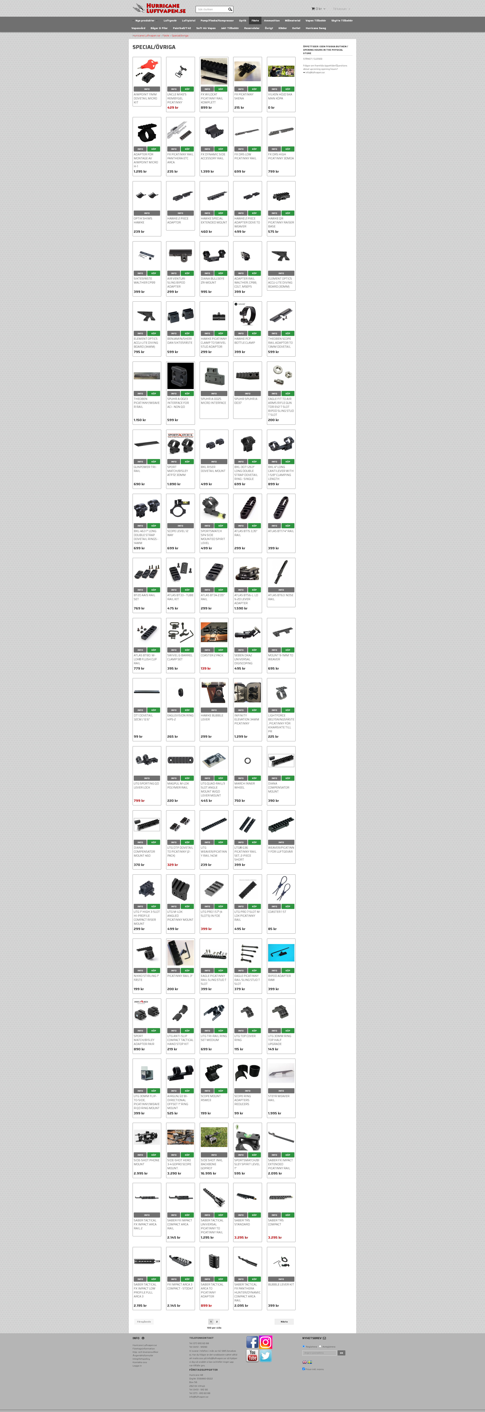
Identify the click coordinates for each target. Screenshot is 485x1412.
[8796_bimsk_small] (214, 508)
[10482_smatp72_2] (180, 444)
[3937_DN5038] (281, 632)
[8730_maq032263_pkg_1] (214, 760)
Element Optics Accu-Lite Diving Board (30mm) (280, 282)
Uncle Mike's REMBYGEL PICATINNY (176, 98)
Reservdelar (252, 28)
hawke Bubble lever (212, 717)
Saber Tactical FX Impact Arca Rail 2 (145, 1224)
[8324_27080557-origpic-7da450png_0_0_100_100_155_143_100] (147, 131)
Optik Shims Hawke (143, 220)
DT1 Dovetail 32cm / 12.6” (143, 717)
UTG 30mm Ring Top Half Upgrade (279, 1040)
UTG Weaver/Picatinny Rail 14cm (214, 851)
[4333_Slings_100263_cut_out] (180, 632)
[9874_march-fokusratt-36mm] (247, 760)
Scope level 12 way (177, 533)
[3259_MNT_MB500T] (214, 824)
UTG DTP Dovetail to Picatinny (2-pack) (180, 851)
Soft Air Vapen (206, 28)
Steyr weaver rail (278, 1098)
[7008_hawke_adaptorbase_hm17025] (247, 195)
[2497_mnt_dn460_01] (147, 824)
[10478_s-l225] (147, 1013)
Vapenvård (138, 28)
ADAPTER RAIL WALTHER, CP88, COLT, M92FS (245, 282)
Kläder (282, 28)
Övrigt (269, 28)
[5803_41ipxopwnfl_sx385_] (180, 508)
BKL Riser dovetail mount (213, 469)
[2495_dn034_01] (281, 760)
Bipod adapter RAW (279, 978)
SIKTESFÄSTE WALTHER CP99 (144, 280)
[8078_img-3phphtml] (247, 1073)
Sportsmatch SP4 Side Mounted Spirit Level (213, 537)
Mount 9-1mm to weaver (280, 657)
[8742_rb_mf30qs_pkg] (147, 1073)
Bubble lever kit (281, 1284)
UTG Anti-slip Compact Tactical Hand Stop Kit (180, 1040)
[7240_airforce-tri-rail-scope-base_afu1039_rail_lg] (147, 444)
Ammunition (272, 20)
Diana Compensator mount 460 (144, 851)
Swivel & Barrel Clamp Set (179, 657)
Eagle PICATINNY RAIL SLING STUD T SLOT (247, 980)
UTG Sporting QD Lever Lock (146, 785)
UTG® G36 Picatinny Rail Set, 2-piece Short (245, 853)
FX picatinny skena (243, 96)
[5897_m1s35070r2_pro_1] (147, 760)
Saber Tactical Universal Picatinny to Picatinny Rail (212, 1226)
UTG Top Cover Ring (245, 1038)
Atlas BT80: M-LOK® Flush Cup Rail (145, 659)
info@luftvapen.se (216, 1358)
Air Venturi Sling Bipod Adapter (176, 282)
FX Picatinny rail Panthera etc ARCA (180, 158)
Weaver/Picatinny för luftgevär (281, 849)
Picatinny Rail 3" (179, 976)
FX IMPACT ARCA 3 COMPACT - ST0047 (180, 1286)
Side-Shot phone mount (146, 1162)
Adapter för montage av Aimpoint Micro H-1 (146, 160)
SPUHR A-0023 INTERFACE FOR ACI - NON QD (178, 403)
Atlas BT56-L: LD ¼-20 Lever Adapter (246, 599)
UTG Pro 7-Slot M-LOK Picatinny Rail (247, 916)
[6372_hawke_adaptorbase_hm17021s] (214, 195)
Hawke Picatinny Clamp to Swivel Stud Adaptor (214, 342)
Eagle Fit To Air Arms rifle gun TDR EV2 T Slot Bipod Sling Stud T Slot (281, 407)
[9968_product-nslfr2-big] (147, 953)
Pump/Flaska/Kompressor (217, 20)
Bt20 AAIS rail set (144, 597)
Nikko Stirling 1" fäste (146, 978)
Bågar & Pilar (159, 28)
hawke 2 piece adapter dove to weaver (247, 222)
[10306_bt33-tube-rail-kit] (180, 572)
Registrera (311, 1346)
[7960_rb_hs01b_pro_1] (180, 1013)
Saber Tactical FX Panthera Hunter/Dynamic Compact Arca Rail (247, 1292)
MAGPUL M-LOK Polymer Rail (178, 785)
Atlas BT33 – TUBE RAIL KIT (180, 597)
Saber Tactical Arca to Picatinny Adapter (212, 1290)
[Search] (230, 9)
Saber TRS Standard (242, 1222)
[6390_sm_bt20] (147, 572)
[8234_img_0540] (214, 71)
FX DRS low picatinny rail (245, 156)
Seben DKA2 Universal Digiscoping (243, 659)
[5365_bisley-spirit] (247, 1137)
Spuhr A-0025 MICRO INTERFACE (213, 401)
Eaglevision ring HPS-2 (180, 717)
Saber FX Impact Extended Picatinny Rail (280, 1164)
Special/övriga (180, 36)
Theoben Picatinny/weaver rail (147, 403)
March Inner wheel (244, 785)
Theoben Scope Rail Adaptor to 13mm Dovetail (280, 342)
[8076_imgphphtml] (214, 1073)
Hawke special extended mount (214, 220)
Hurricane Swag (316, 28)
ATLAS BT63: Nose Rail (280, 597)
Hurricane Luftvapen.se (146, 36)
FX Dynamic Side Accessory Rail (213, 156)
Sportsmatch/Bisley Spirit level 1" (247, 1164)
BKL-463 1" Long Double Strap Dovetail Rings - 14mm (146, 537)
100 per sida (214, 1327)
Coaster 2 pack (212, 655)
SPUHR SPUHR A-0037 (246, 401)
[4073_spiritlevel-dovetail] (214, 692)
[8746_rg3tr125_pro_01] (281, 1013)
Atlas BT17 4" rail (281, 531)
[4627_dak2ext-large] (247, 632)
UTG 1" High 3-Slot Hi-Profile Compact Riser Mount (147, 918)
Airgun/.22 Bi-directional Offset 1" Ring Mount (177, 1102)
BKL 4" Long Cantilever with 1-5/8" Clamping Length (281, 473)
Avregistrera (328, 1346)
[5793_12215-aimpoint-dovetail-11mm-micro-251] (147, 71)
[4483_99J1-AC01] (281, 316)
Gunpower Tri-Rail (145, 469)
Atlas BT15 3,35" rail (245, 533)
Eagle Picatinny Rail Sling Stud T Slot (213, 980)
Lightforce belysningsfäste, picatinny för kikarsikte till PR (281, 723)
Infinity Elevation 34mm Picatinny (246, 719)
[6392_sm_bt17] (281, 508)
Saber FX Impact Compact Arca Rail (179, 1224)
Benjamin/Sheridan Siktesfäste (179, 340)
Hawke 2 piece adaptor (177, 220)
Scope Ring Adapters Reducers (242, 1100)
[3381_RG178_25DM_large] (214, 1013)
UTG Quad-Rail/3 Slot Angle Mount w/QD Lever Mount (213, 789)
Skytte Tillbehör (342, 20)
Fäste (255, 20)
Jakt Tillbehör (230, 28)
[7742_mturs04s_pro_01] (214, 889)
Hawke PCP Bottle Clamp (244, 340)
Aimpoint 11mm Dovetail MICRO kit (145, 98)
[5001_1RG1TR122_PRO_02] (247, 1013)
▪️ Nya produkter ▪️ (144, 20)
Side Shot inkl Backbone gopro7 (212, 1164)
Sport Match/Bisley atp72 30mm (177, 471)
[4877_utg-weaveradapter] (180, 824)
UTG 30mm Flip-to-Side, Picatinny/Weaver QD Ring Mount (147, 1102)
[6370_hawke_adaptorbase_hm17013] (180, 195)
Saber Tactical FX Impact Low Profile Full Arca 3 (145, 1290)
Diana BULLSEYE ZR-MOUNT (212, 280)
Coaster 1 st (277, 912)
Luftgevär (170, 20)
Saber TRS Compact (276, 1222)
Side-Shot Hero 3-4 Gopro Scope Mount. (179, 1164)
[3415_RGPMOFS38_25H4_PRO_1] (180, 1073)
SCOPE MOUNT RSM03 (211, 1098)
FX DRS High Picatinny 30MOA (281, 156)
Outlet (296, 28)
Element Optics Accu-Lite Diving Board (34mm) (146, 342)
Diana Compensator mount (278, 787)
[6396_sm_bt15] (247, 508)
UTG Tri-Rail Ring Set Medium (214, 1038)
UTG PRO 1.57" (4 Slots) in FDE (211, 914)
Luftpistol (188, 20)
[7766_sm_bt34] (214, 572)
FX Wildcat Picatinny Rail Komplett (212, 98)
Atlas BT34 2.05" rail (213, 597)
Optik (242, 20)
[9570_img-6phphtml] (147, 692)
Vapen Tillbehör (316, 20)
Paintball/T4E (182, 28)
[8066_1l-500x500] (180, 692)
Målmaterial (292, 20)
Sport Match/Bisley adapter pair (144, 1040)
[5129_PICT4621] (214, 632)
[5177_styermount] (281, 1073)
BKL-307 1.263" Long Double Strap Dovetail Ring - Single (246, 473)
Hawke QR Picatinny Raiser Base (281, 222)
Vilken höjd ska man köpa (280, 96)
